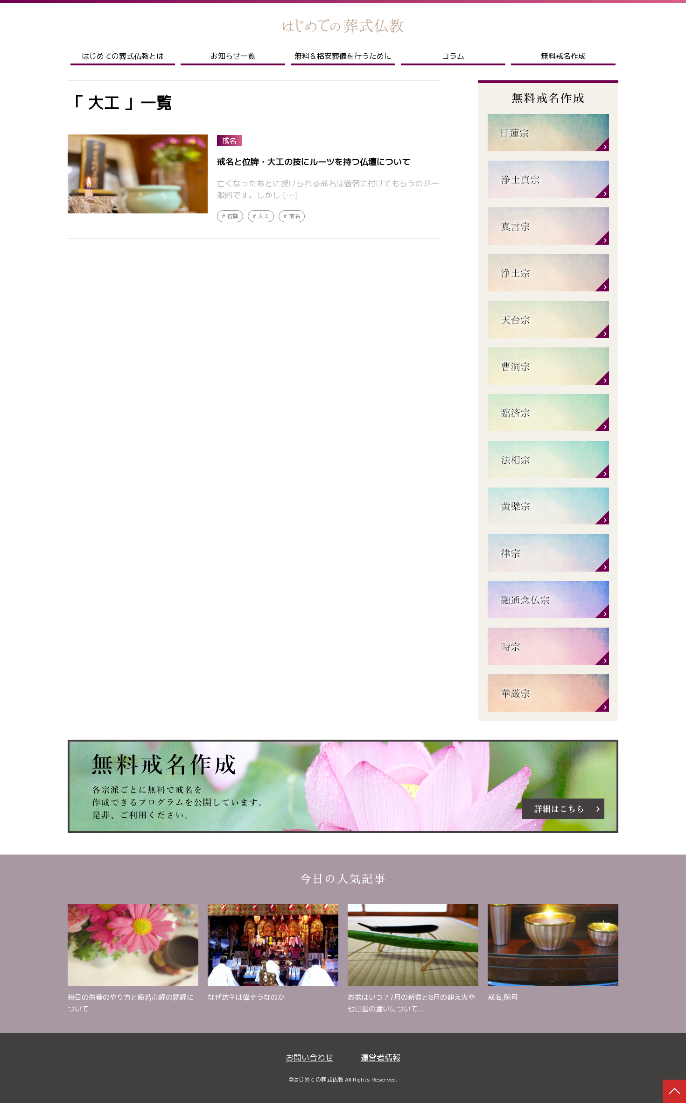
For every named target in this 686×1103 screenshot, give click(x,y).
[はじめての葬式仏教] (343, 26)
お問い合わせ (309, 1057)
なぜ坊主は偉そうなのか (246, 997)
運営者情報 (380, 1057)
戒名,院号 (503, 997)
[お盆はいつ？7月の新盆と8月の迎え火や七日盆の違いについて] (413, 947)
